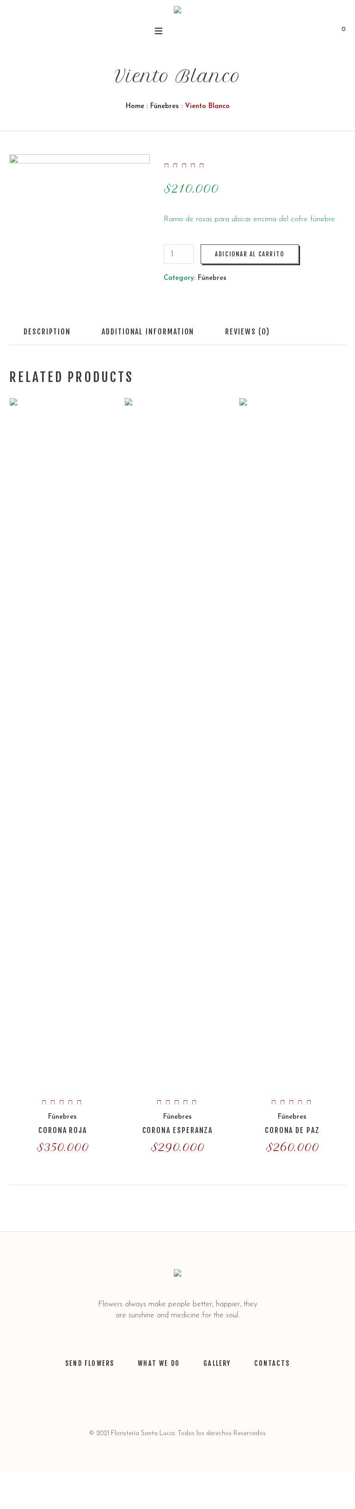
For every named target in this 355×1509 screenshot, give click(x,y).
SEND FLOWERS (89, 1363)
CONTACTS (271, 1363)
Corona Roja (62, 1130)
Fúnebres (164, 106)
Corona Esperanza (177, 1130)
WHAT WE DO (159, 1363)
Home (135, 106)
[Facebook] (189, 1401)
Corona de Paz (292, 1130)
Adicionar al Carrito (249, 254)
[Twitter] (144, 1401)
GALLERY (217, 1363)
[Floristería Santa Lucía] (177, 11)
